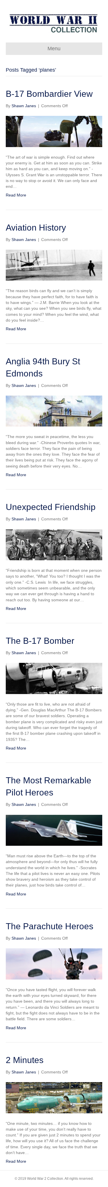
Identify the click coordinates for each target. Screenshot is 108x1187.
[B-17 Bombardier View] (54, 131)
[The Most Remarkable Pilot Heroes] (54, 830)
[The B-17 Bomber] (54, 678)
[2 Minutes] (54, 1097)
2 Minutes (24, 1060)
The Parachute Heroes (49, 926)
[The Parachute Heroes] (54, 963)
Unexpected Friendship (51, 507)
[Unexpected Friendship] (54, 544)
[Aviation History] (54, 264)
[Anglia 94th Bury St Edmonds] (54, 410)
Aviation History (36, 227)
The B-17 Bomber (40, 641)
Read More (16, 195)
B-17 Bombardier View (49, 94)
